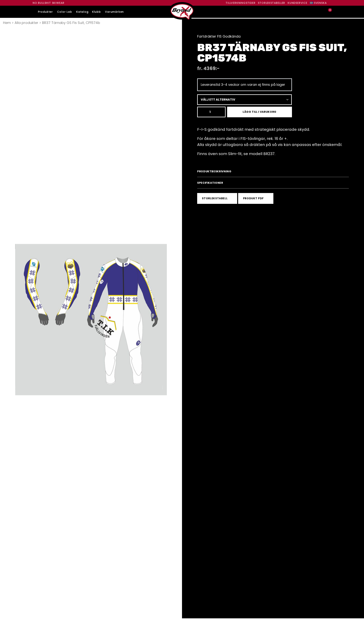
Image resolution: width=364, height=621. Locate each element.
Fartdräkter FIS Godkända (219, 36)
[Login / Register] (321, 12)
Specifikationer (210, 183)
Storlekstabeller (271, 3)
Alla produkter (26, 22)
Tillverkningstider (240, 3)
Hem (7, 22)
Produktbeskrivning (214, 171)
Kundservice (297, 3)
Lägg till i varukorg (259, 112)
